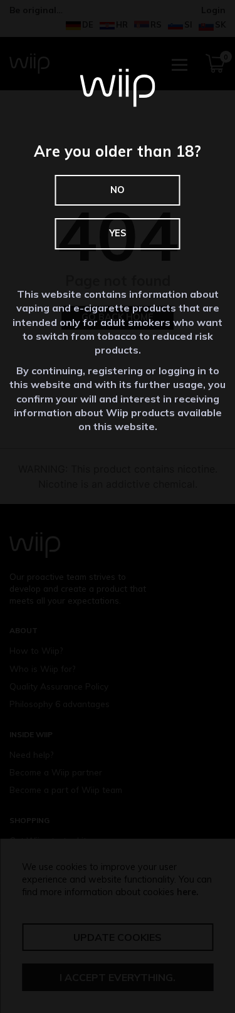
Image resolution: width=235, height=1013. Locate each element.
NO (117, 190)
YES (117, 233)
